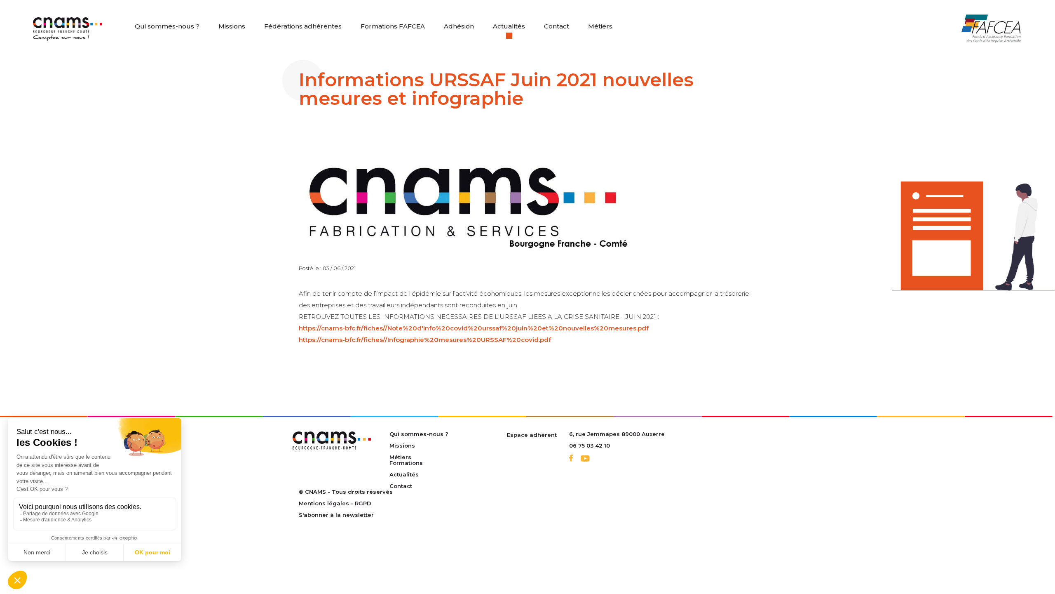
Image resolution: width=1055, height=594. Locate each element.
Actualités (509, 26)
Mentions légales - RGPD (335, 503)
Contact (556, 26)
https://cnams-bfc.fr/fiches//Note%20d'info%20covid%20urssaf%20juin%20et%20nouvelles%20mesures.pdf (474, 328)
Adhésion (459, 26)
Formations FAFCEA (393, 26)
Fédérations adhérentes (303, 26)
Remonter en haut (1006, 566)
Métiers (600, 26)
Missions (231, 26)
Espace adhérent (532, 434)
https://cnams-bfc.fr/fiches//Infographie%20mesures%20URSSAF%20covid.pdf (425, 340)
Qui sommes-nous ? (167, 26)
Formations (406, 463)
